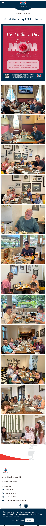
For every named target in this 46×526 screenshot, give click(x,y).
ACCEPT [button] (29, 520)
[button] (3, 2)
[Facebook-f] (20, 506)
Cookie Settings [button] (18, 520)
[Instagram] (26, 506)
